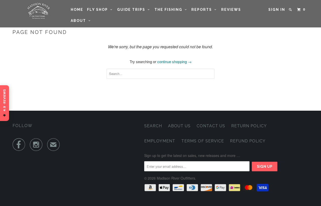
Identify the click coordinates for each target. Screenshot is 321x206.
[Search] (291, 9)
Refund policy (248, 141)
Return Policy (249, 125)
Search (153, 125)
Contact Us (211, 125)
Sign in (276, 10)
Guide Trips (132, 10)
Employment (159, 141)
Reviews (231, 10)
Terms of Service (202, 141)
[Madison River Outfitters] (38, 11)
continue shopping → (174, 61)
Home (77, 10)
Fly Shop (98, 10)
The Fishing (169, 10)
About (80, 21)
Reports (202, 10)
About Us (179, 125)
